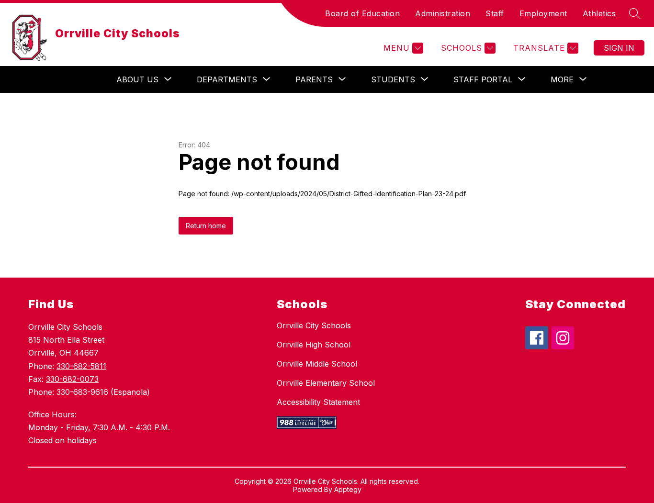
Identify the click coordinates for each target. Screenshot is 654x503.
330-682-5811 (81, 366)
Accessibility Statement (318, 402)
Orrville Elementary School (326, 383)
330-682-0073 (72, 379)
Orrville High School (313, 344)
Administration (442, 13)
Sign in (619, 48)
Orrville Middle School (317, 364)
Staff (494, 13)
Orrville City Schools (314, 325)
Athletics (599, 13)
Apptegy (347, 489)
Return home (206, 226)
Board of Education (362, 13)
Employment (543, 13)
